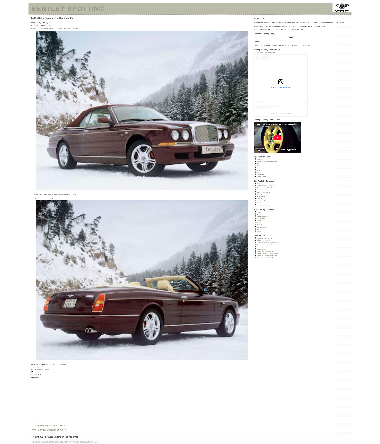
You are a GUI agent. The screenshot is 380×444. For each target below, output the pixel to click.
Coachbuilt (260, 159)
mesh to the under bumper (67, 198)
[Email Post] (142, 371)
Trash (258, 163)
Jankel (259, 214)
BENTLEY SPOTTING (68, 8)
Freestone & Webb (262, 216)
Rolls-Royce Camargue (263, 205)
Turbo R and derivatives (263, 192)
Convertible (260, 174)
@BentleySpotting (270, 52)
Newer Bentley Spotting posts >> (48, 429)
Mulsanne (260, 183)
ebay (258, 170)
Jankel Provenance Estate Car (265, 257)
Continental (43, 367)
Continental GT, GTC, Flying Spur (266, 185)
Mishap (259, 172)
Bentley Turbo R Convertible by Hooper (268, 242)
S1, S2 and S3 (261, 196)
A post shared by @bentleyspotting (281, 113)
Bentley (37, 367)
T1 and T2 (260, 194)
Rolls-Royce (260, 203)
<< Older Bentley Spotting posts (47, 425)
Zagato (259, 231)
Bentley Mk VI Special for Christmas (267, 255)
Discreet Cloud (261, 249)
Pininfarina (260, 220)
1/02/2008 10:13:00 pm (42, 369)
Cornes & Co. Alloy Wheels (264, 245)
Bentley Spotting (261, 176)
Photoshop (260, 165)
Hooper (259, 212)
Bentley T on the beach (59, 364)
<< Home (33, 421)
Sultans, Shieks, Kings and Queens (267, 161)
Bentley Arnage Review (263, 240)
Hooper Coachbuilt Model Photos (266, 251)
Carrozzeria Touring (262, 227)
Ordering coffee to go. (263, 247)
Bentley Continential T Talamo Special (267, 253)
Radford (259, 225)
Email (255, 45)
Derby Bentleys (261, 198)
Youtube (259, 168)
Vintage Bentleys (262, 200)
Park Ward (260, 222)
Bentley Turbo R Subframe (264, 238)
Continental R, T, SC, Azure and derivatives (269, 190)
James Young (261, 218)
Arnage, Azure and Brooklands (265, 188)
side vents (49, 198)
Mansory (259, 229)
